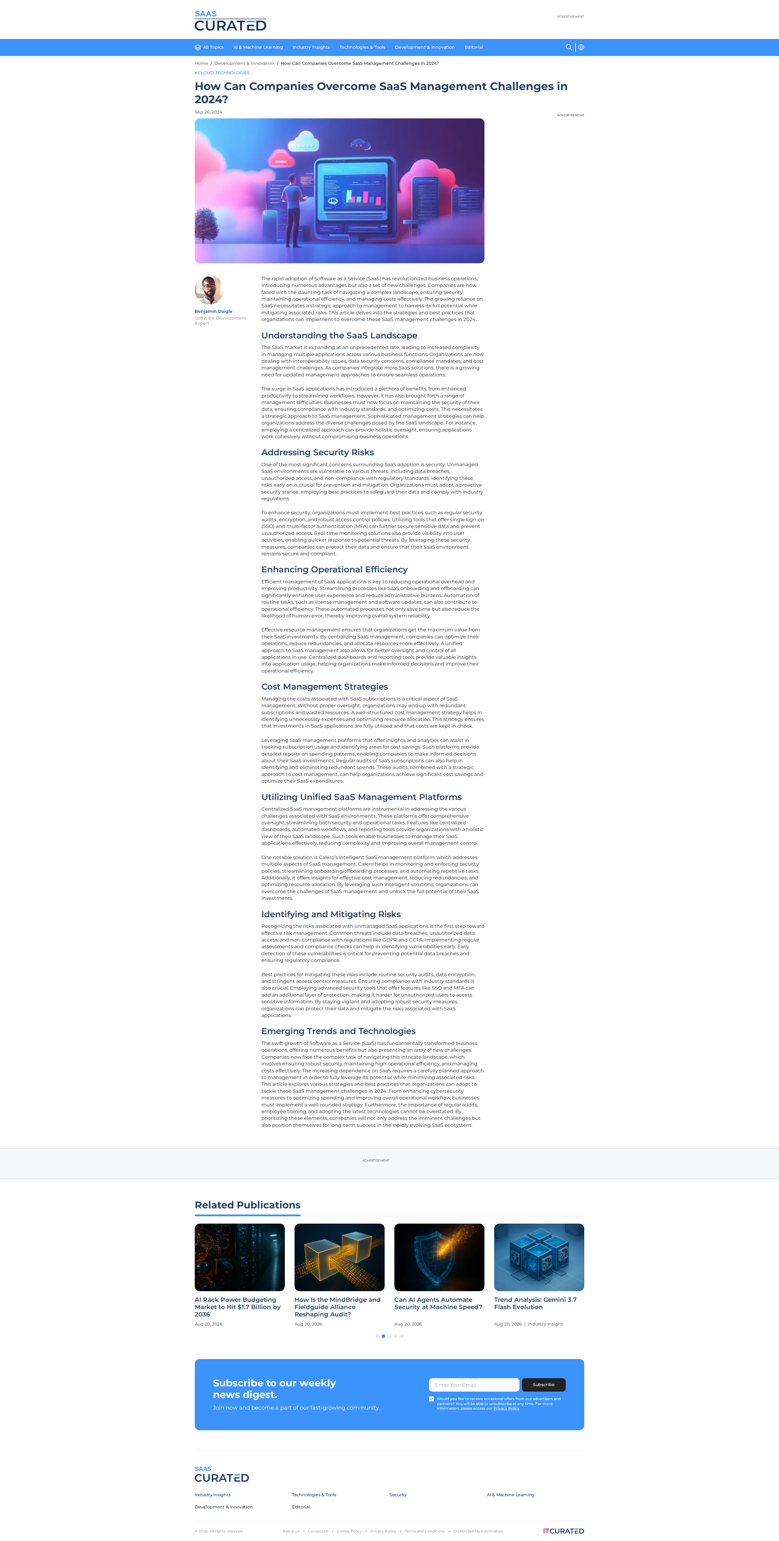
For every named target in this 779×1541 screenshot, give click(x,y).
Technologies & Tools (362, 47)
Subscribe (544, 1384)
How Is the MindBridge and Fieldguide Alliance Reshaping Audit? (338, 1307)
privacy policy (506, 1408)
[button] (377, 1336)
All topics (213, 47)
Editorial (474, 47)
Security (398, 1494)
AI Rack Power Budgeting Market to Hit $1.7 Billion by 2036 (238, 1307)
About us (291, 1531)
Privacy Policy (383, 1531)
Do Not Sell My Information (478, 1531)
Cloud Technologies (224, 72)
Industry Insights (311, 47)
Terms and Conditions (425, 1531)
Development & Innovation (425, 47)
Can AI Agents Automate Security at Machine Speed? (438, 1303)
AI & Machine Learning (258, 47)
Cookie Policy (349, 1531)
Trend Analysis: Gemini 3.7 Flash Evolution (535, 1303)
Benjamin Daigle (213, 311)
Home (201, 63)
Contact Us (318, 1531)
